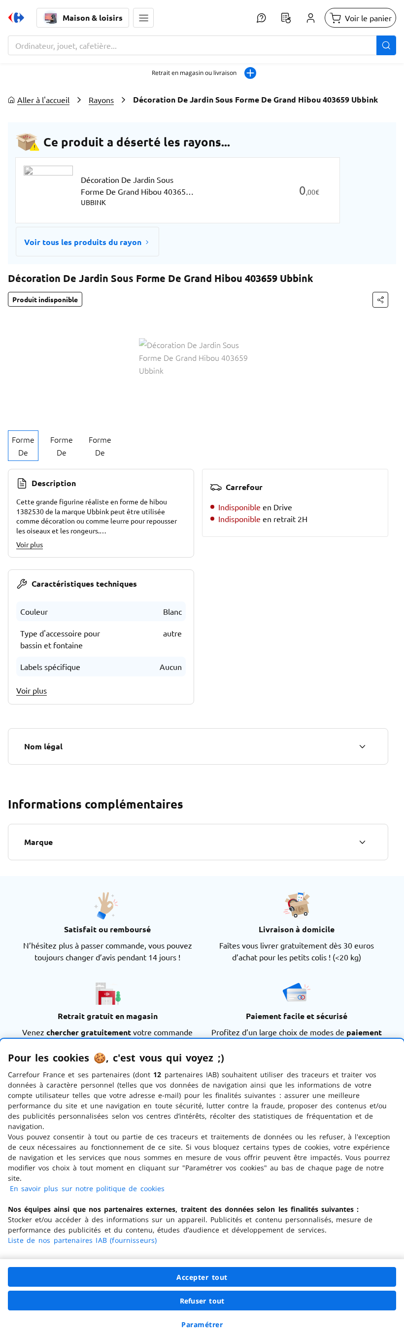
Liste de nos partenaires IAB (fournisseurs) (82, 1240)
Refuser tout (202, 1300)
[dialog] (202, 1188)
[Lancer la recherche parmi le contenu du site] (386, 45)
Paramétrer (202, 1324)
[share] (380, 300)
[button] (143, 18)
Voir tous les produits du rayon (82, 242)
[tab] (23, 445)
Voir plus (29, 544)
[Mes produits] (285, 18)
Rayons (101, 100)
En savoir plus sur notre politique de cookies (87, 1188)
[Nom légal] (362, 746)
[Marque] (362, 842)
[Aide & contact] (261, 18)
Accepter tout (202, 1277)
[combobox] (202, 45)
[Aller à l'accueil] (16, 18)
